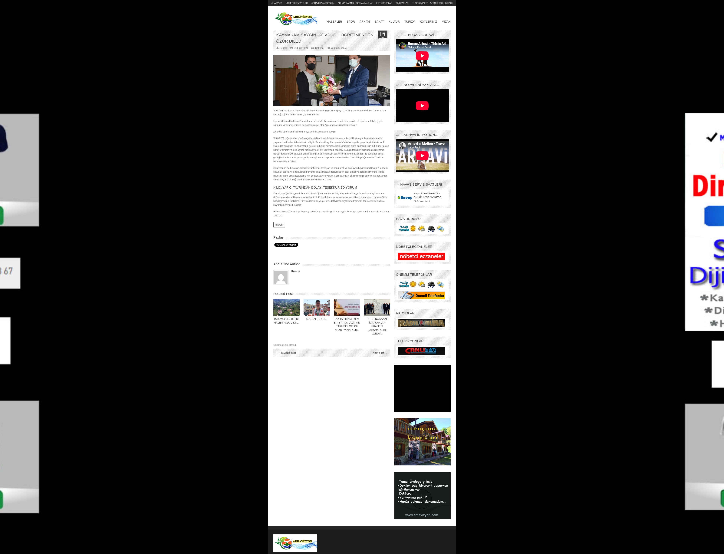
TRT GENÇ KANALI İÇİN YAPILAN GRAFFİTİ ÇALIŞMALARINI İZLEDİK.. (377, 326)
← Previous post (286, 352)
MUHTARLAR (402, 3)
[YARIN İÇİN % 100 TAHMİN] (421, 228)
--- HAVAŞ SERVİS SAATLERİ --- (421, 184)
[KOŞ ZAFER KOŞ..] (317, 307)
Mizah (446, 21)
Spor (351, 21)
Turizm (409, 21)
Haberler (334, 21)
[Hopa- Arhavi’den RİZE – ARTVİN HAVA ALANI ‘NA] (405, 197)
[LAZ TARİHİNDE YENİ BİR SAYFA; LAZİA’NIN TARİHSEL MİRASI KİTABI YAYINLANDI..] (347, 307)
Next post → (380, 352)
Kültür (394, 21)
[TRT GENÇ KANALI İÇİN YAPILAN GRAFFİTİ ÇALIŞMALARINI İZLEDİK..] (377, 307)
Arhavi (365, 21)
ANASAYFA (277, 3)
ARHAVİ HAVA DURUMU (322, 3)
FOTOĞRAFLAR (384, 3)
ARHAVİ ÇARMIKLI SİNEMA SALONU (355, 3)
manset (279, 224)
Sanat (379, 21)
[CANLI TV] (421, 351)
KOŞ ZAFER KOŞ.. (317, 319)
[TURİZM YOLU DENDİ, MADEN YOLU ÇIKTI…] (286, 307)
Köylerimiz (428, 21)
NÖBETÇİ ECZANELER (297, 3)
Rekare (295, 271)
